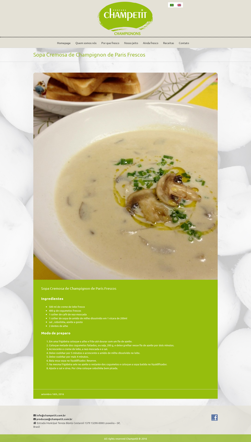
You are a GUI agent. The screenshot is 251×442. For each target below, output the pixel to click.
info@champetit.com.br (50, 415)
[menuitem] (172, 4)
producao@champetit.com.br (54, 419)
